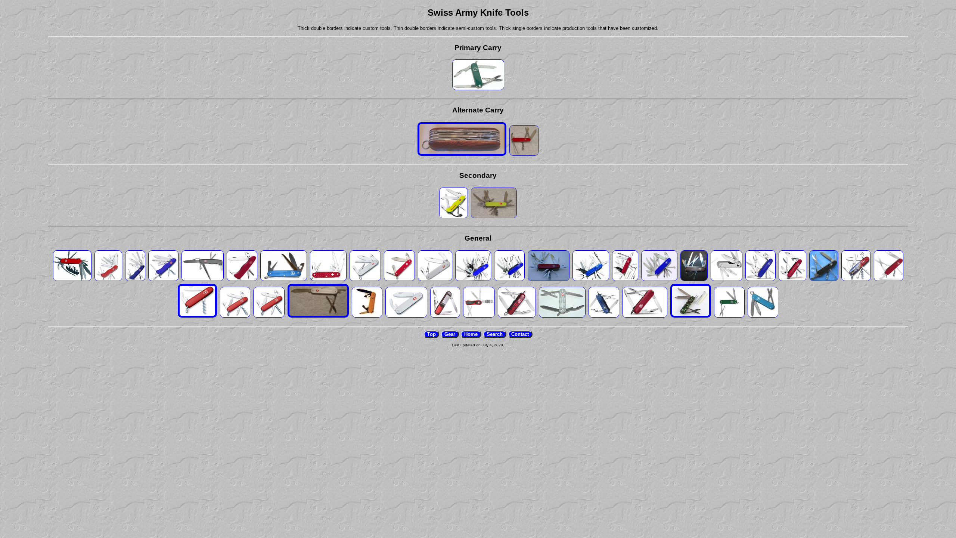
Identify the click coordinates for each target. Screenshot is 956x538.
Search (495, 334)
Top (431, 334)
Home (471, 334)
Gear (449, 334)
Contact (520, 334)
